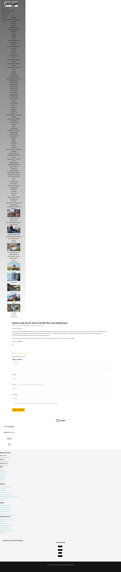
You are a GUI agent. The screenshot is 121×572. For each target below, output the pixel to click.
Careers (14, 240)
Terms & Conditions (6, 525)
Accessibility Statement (13, 206)
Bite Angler (14, 31)
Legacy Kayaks (13, 94)
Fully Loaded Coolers (14, 174)
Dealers (14, 208)
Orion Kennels (14, 181)
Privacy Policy (4, 527)
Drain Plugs (13, 128)
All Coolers (14, 168)
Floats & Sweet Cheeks (13, 119)
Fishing (14, 272)
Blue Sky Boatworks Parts (13, 78)
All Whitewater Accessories (13, 115)
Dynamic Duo (14, 103)
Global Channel (13, 258)
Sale (14, 180)
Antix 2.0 (13, 99)
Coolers (14, 302)
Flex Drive (14, 54)
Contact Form (4, 465)
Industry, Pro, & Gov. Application (10, 496)
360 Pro (14, 44)
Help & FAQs (4, 523)
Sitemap (2, 533)
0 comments (41, 325)
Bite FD (14, 25)
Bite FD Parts (14, 82)
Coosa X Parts (14, 86)
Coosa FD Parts (13, 84)
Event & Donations (13, 238)
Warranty (13, 201)
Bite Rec (13, 138)
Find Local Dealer (5, 486)
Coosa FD (13, 23)
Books (13, 124)
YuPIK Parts (13, 90)
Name (14, 374)
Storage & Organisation (13, 67)
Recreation (14, 292)
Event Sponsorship (6, 494)
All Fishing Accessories (13, 59)
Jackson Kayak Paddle (13, 29)
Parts (13, 57)
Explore (2, 479)
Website (15, 394)
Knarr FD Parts (13, 92)
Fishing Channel (13, 254)
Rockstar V (14, 109)
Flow (13, 105)
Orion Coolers (14, 166)
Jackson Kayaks (13, 98)
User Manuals (14, 199)
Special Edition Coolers (13, 172)
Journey (13, 145)
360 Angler (14, 42)
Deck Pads (14, 75)
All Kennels (14, 183)
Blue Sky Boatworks (13, 40)
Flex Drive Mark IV (14, 56)
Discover (2, 477)
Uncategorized (33, 325)
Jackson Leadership (13, 234)
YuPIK (13, 38)
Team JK (13, 242)
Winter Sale (13, 262)
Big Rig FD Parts (13, 80)
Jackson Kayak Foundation (13, 236)
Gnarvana (14, 107)
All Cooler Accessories (14, 176)
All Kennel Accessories (13, 185)
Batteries (13, 52)
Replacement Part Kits (13, 130)
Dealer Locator (14, 218)
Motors (14, 50)
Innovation (3, 490)
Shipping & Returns (6, 529)
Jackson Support (5, 492)
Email (14, 384)
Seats (13, 71)
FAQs (13, 195)
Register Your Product (13, 197)
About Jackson (14, 224)
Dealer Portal (14, 220)
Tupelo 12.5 (14, 143)
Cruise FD (13, 147)
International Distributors (13, 222)
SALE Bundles (14, 187)
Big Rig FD (14, 27)
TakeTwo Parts (14, 88)
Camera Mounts (13, 122)
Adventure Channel (6, 509)
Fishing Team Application (8, 515)
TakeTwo (13, 37)
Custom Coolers (13, 170)
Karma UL (14, 111)
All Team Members (13, 252)
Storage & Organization (13, 155)
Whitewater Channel (14, 256)
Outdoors (3, 475)
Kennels (13, 313)
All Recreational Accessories (14, 149)
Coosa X (13, 33)
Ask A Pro (14, 193)
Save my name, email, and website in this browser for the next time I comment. (36, 403)
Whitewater (13, 282)
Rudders (13, 73)
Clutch (14, 101)
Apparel (13, 61)
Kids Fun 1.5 (13, 113)
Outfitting (14, 120)
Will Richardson (18, 325)
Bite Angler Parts (14, 77)
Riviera (14, 140)
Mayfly (14, 35)
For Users (13, 191)
